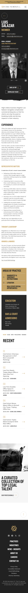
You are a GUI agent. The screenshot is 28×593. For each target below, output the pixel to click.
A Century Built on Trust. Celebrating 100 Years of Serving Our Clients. (14, 2)
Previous (12, 80)
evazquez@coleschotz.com (9, 48)
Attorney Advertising (14, 575)
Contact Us (14, 561)
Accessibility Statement (14, 569)
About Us (14, 553)
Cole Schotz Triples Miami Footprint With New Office (10, 422)
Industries (14, 545)
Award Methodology (14, 571)
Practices (14, 541)
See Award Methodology (8, 260)
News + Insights (14, 549)
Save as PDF (13, 87)
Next (16, 80)
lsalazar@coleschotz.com (14, 36)
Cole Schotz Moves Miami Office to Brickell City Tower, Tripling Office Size (11, 406)
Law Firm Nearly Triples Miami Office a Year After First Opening (10, 373)
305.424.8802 (5, 46)
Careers (14, 557)
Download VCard (13, 92)
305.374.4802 (11, 34)
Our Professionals (7, 495)
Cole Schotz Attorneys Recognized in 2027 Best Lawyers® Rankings (11, 357)
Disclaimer (14, 573)
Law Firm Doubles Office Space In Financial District (9, 389)
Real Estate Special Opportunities (14, 287)
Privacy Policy (14, 566)
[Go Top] (24, 515)
